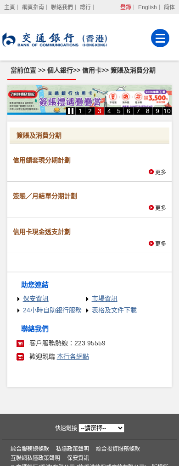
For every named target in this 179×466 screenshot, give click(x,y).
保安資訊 (36, 298)
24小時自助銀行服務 (52, 310)
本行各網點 (73, 356)
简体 (169, 7)
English (147, 7)
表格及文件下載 (114, 310)
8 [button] (148, 111)
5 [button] (119, 111)
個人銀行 (60, 70)
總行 (85, 7)
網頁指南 (33, 7)
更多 (160, 172)
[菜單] (160, 38)
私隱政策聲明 (72, 449)
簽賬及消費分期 (133, 70)
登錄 (125, 7)
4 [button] (109, 111)
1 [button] (80, 111)
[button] (70, 111)
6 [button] (128, 111)
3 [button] (99, 111)
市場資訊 (104, 298)
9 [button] (157, 111)
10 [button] (167, 111)
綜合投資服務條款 (118, 449)
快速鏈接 (66, 428)
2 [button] (90, 111)
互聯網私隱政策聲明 (35, 458)
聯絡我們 (62, 7)
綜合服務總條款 (30, 449)
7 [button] (138, 111)
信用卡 (91, 70)
